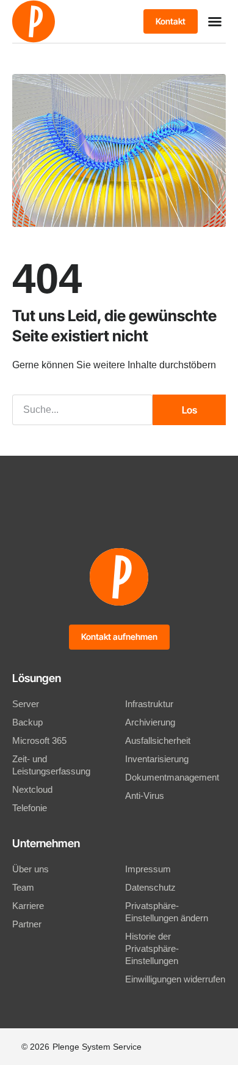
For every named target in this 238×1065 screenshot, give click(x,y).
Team (23, 887)
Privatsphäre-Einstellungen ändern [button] (166, 911)
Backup (27, 722)
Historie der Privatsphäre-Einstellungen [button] (152, 948)
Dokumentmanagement (172, 777)
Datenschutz (150, 887)
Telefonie (29, 808)
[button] (215, 21)
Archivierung (150, 722)
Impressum (148, 869)
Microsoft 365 (39, 740)
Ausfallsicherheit (157, 740)
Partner (26, 924)
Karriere (28, 905)
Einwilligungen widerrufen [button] (175, 979)
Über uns (30, 869)
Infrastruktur (149, 704)
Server (25, 704)
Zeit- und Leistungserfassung (51, 765)
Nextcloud (32, 789)
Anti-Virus (144, 795)
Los (189, 410)
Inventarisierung (157, 759)
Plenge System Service (97, 1047)
